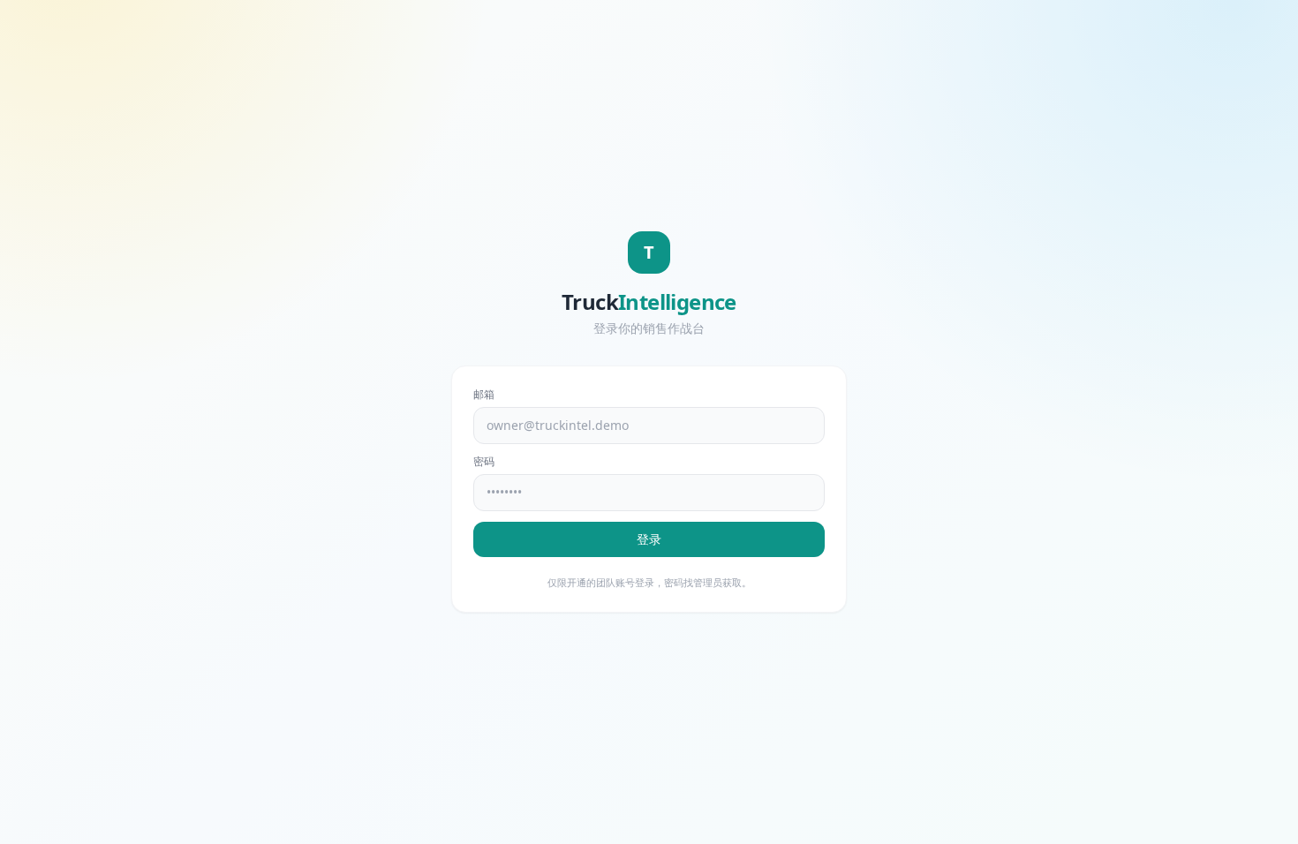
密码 (483, 462)
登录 (649, 539)
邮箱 (483, 395)
